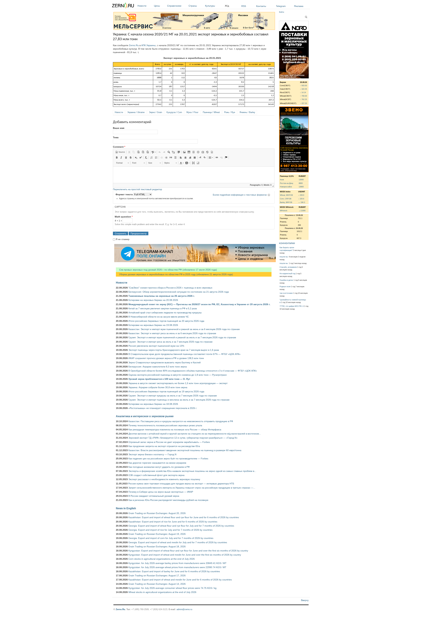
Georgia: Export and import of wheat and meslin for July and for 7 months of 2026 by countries (177, 542)
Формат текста (124, 194)
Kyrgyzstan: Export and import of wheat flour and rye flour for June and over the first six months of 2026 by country (188, 550)
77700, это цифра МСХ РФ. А (292, 306)
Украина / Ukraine (136, 112)
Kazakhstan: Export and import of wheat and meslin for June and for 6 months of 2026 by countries (180, 579)
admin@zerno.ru (184, 609)
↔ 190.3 (301, 202)
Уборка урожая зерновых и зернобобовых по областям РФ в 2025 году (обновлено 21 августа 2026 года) (174, 274)
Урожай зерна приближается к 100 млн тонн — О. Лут (159, 379)
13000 (301, 180)
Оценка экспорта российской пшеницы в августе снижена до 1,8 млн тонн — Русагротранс (177, 375)
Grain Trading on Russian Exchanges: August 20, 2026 (157, 513)
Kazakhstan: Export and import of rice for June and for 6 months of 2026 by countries (172, 521)
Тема (116, 137)
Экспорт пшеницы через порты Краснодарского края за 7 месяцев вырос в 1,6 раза (173, 350)
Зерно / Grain (155, 112)
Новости (141, 6)
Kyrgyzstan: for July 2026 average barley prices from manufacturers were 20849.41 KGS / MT (177, 563)
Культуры (210, 6)
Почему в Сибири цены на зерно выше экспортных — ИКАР (160, 491)
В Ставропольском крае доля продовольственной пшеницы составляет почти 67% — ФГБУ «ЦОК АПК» (184, 354)
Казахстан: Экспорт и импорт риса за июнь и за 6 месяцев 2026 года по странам (172, 333)
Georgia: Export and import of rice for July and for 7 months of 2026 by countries (170, 530)
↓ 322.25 (303, 89)
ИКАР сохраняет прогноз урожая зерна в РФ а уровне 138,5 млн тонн (166, 358)
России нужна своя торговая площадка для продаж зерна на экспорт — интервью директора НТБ (181, 483)
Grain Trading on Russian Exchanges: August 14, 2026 (157, 584)
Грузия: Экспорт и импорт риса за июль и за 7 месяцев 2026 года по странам (170, 341)
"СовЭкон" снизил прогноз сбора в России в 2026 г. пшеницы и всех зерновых (170, 287)
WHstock (283, 211)
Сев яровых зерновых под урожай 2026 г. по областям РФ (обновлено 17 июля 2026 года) (166, 269)
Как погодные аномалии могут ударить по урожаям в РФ (159, 467)
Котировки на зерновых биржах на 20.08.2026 (153, 300)
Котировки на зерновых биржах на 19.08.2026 (153, 325)
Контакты (261, 6)
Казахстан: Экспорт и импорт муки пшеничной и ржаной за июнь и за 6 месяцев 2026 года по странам (184, 329)
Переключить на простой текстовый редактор (137, 189)
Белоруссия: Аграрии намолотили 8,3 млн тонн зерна (157, 366)
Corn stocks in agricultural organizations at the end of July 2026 (161, 559)
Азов (282, 180)
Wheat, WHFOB (286, 195)
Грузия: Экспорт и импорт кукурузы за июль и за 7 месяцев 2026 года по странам (172, 395)
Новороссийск (286, 187)
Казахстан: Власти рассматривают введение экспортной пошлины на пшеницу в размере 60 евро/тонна (184, 450)
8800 (301, 183)
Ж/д (227, 6)
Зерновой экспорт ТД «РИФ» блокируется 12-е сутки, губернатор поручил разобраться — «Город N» (183, 437)
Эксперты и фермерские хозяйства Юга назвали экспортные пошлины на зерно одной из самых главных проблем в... (192, 471)
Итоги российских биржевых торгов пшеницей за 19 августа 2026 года (166, 391)
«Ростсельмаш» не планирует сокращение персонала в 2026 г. (162, 408)
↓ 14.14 (303, 92)
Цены (157, 6)
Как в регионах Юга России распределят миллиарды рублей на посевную (168, 500)
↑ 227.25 (303, 103)
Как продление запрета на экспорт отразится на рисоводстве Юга (164, 446)
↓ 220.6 (301, 199)
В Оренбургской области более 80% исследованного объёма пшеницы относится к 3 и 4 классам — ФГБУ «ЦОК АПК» (192, 370)
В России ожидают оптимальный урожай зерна (153, 496)
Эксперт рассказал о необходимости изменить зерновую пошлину (164, 479)
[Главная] (123, 6)
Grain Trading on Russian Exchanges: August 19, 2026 (157, 534)
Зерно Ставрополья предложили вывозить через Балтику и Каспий (164, 362)
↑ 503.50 (303, 85)
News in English (126, 508)
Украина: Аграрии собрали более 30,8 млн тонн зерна (157, 387)
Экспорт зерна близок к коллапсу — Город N (152, 454)
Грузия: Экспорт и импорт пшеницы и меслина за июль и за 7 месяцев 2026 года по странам (178, 399)
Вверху (305, 600)
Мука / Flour (192, 112)
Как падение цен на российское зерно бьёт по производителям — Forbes (168, 458)
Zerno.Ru (134, 45)
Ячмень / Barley (247, 112)
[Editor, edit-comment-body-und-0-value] (193, 175)
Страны (193, 6)
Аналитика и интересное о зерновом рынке (145, 416)
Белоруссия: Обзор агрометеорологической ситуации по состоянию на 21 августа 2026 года (178, 291)
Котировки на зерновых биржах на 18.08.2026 (153, 404)
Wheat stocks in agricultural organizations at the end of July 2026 (162, 592)
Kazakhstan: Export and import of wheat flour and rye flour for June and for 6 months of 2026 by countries (183, 517)
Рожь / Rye (229, 112)
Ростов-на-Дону (286, 183)
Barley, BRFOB (286, 202)
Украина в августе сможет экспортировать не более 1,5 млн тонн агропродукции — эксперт (177, 383)
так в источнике (286, 293)
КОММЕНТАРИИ (287, 243)
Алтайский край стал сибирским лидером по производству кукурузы (165, 312)
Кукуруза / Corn (174, 112)
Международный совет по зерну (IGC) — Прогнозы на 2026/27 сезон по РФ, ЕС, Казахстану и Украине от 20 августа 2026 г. (199, 304)
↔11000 (302, 211)
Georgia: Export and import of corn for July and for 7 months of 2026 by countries (170, 538)
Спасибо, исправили (288, 267)
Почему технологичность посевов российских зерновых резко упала (165, 425)
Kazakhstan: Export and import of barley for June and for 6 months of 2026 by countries (174, 571)
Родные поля (285, 286)
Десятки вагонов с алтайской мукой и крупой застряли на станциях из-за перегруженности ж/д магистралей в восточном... (194, 433)
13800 (301, 187)
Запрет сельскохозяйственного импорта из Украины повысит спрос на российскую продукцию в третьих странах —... (191, 487)
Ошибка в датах (286, 280)
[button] (120, 152)
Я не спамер (122, 239)
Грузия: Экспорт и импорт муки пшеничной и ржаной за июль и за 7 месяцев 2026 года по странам (182, 337)
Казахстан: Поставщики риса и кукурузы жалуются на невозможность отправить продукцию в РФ (180, 421)
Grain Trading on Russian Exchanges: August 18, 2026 (157, 546)
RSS (243, 6)
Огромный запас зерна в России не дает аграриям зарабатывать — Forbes (169, 442)
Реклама (298, 6)
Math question (124, 216)
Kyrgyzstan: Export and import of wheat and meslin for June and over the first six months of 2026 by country (184, 554)
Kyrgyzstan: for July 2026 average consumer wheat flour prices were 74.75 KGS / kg (172, 588)
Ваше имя (118, 128)
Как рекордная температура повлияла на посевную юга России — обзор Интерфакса (174, 429)
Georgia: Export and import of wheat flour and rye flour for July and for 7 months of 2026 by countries (181, 525)
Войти (281, 12)
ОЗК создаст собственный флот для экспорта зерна (156, 475)
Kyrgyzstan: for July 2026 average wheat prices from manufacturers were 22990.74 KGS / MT (177, 567)
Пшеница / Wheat (211, 112)
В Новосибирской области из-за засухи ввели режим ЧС (158, 316)
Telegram (281, 6)
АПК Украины (148, 45)
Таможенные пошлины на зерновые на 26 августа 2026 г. (161, 296)
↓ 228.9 (301, 195)
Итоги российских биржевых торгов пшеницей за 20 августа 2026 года (166, 321)
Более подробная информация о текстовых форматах (240, 195)
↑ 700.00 (303, 96)
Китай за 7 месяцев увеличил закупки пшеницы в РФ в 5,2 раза (162, 308)
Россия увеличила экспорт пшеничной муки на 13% (156, 346)
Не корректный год (287, 273)
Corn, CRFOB (285, 199)
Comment (119, 146)
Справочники (174, 6)
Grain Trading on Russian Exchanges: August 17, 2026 (157, 575)
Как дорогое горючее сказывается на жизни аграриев (157, 462)
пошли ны (284, 257)
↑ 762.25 (303, 99)
